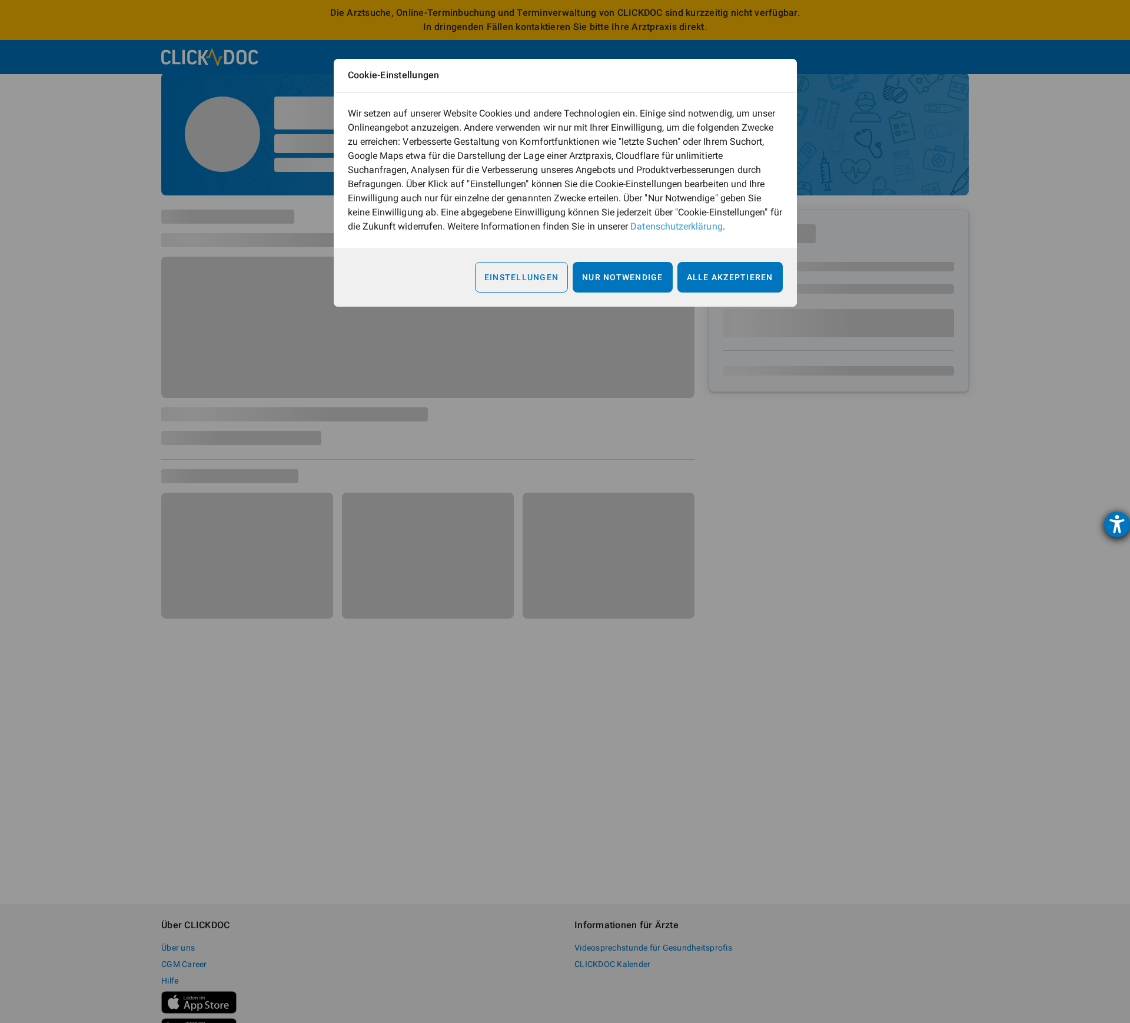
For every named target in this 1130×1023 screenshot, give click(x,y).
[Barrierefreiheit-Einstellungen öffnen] (1117, 524)
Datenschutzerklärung (676, 226)
